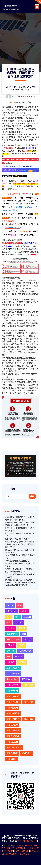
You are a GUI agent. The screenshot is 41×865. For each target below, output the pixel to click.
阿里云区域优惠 (13, 713)
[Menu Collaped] (37, 6)
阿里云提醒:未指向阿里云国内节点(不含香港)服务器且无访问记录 (20, 584)
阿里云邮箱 (11, 759)
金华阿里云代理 (13, 674)
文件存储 (10, 651)
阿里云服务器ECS (14, 747)
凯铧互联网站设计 (21, 851)
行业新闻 (16, 102)
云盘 (8, 622)
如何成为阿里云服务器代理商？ (18, 539)
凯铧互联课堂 (21, 848)
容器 (24, 634)
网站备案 (18, 657)
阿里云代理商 (12, 691)
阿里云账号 (26, 753)
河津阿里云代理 (24, 651)
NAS (9, 617)
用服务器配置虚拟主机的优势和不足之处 (19, 534)
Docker (10, 605)
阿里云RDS (26, 679)
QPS (17, 617)
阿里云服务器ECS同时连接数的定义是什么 (20, 564)
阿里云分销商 (12, 708)
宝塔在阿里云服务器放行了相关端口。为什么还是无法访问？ (19, 570)
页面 (14, 249)
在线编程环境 (12, 634)
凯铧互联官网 (16, 846)
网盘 (8, 657)
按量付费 (10, 645)
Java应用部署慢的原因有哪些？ (18, 561)
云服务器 (27, 617)
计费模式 (22, 662)
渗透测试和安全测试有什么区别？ (19, 580)
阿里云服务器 (12, 742)
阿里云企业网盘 (13, 696)
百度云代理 (27, 846)
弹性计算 (27, 639)
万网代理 (10, 848)
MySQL (23, 611)
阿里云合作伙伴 (13, 719)
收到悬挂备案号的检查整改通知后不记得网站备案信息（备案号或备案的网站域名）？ (19, 544)
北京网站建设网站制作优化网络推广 (19, 517)
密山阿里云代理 (13, 639)
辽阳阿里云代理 (13, 668)
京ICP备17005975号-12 (27, 841)
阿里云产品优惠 (13, 685)
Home (19, 84)
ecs (19, 605)
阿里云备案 (28, 719)
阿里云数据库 (12, 725)
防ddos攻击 (12, 679)
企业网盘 (10, 628)
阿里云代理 (28, 685)
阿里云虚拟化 (12, 753)
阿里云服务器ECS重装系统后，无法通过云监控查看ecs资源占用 (20, 524)
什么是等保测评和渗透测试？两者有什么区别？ (19, 575)
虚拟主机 (10, 662)
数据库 (21, 645)
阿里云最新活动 (13, 736)
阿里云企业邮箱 (13, 702)
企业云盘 (18, 622)
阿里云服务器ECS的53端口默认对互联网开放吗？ (20, 529)
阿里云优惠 (26, 102)
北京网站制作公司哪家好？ (16, 520)
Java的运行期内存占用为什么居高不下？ (20, 556)
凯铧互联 (22, 628)
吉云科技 (31, 848)
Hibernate (11, 611)
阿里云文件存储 (13, 730)
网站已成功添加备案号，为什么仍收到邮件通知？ (19, 551)
